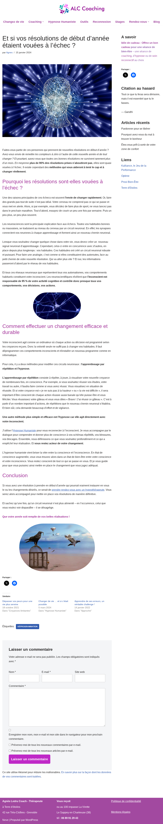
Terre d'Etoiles (129, 187)
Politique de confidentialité (126, 801)
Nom (12, 672)
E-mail (46, 672)
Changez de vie (13, 21)
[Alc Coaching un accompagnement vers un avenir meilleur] (81, 9)
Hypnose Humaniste (62, 21)
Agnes (9, 52)
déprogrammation (28, 626)
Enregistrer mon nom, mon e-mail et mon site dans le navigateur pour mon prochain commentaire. (55, 736)
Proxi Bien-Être (129, 182)
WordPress (31, 820)
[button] (43, 21)
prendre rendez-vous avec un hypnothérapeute (78, 489)
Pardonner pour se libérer (135, 128)
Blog (156, 21)
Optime (125, 176)
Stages (120, 21)
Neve (5, 820)
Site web (80, 672)
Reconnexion (102, 21)
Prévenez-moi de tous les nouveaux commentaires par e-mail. (46, 745)
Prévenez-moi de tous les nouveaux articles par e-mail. (42, 750)
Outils (84, 21)
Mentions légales (120, 812)
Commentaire (17, 686)
